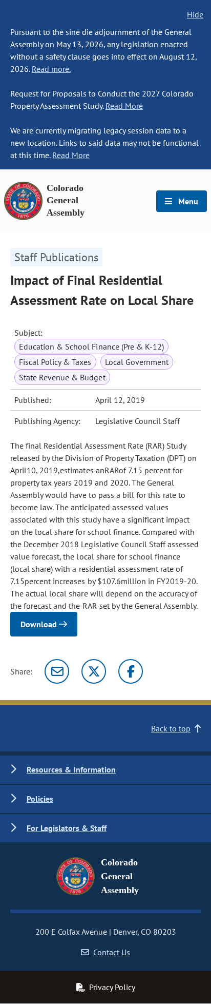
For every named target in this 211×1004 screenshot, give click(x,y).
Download (39, 624)
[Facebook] (130, 671)
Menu (187, 201)
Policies (40, 799)
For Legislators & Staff (67, 828)
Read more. (51, 69)
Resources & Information (71, 769)
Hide (195, 14)
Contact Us (111, 952)
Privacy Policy (112, 987)
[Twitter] (93, 671)
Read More (124, 106)
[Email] (57, 671)
